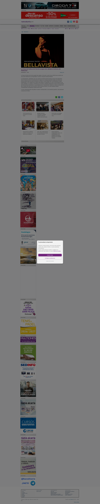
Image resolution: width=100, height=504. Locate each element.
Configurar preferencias (50, 258)
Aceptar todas (50, 255)
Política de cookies (57, 251)
